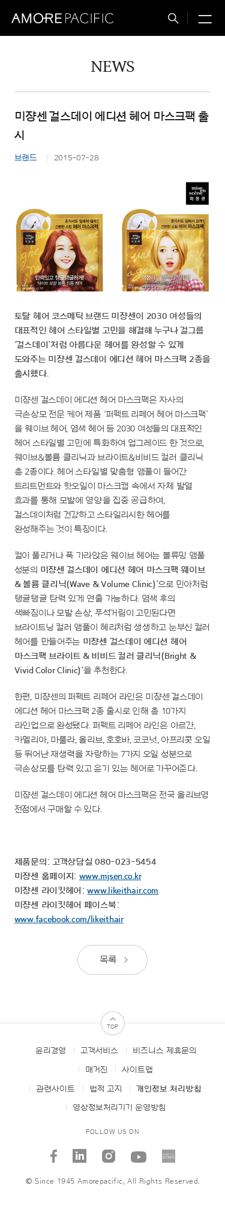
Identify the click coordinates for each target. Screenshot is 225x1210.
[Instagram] (108, 1152)
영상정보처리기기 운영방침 (119, 1107)
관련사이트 (55, 1089)
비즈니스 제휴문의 (164, 1051)
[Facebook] (53, 1152)
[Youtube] (138, 1152)
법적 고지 (105, 1089)
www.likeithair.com (122, 890)
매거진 (96, 1070)
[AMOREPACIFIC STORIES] (168, 1152)
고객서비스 (99, 1051)
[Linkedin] (79, 1152)
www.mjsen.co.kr (110, 876)
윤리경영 (50, 1051)
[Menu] (203, 20)
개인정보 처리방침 (169, 1089)
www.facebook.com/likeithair (69, 919)
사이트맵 (137, 1070)
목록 (109, 960)
